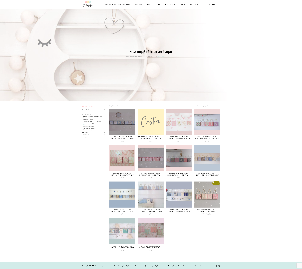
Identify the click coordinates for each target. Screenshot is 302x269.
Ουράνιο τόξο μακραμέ (89, 128)
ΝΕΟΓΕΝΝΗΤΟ (170, 4)
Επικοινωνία (139, 266)
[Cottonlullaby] (88, 4)
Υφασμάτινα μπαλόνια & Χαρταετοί (92, 121)
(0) (214, 4)
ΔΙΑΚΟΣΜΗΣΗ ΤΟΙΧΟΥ (143, 4)
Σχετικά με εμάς (119, 266)
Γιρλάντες (85, 118)
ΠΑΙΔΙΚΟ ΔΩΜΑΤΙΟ (125, 4)
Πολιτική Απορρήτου (185, 266)
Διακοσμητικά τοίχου (88, 126)
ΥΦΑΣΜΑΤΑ (193, 4)
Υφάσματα (129, 266)
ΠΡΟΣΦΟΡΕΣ (183, 4)
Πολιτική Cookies (199, 266)
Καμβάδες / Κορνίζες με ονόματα (91, 123)
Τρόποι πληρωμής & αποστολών (155, 266)
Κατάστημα (138, 56)
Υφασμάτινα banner (88, 119)
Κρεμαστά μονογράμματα (89, 129)
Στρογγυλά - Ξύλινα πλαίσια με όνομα (92, 116)
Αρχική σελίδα (129, 56)
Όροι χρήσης (172, 266)
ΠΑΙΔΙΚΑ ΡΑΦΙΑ (110, 4)
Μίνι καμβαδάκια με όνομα (90, 124)
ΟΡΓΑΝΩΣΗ (158, 4)
